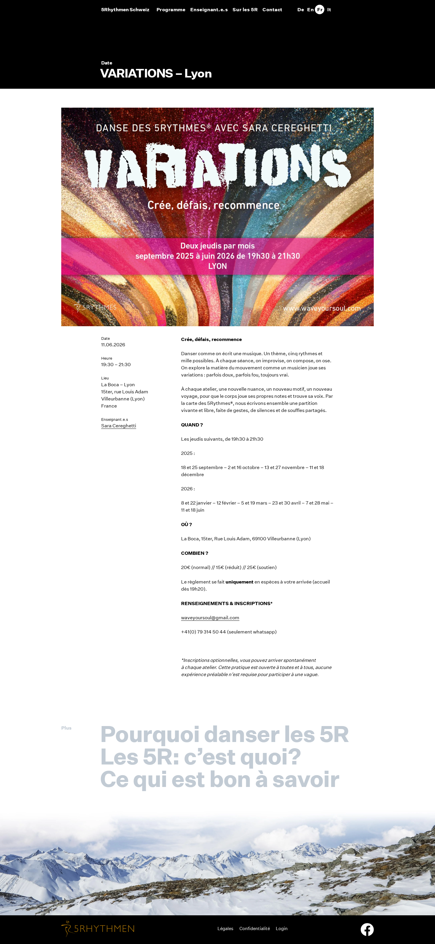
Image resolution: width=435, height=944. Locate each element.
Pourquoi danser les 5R (224, 734)
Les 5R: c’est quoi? (200, 756)
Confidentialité (254, 928)
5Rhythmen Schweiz (125, 9)
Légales (225, 928)
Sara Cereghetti (118, 426)
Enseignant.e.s (209, 9)
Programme (171, 9)
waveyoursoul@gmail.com (210, 617)
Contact (272, 9)
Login (282, 928)
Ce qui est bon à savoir (219, 779)
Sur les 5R (245, 9)
